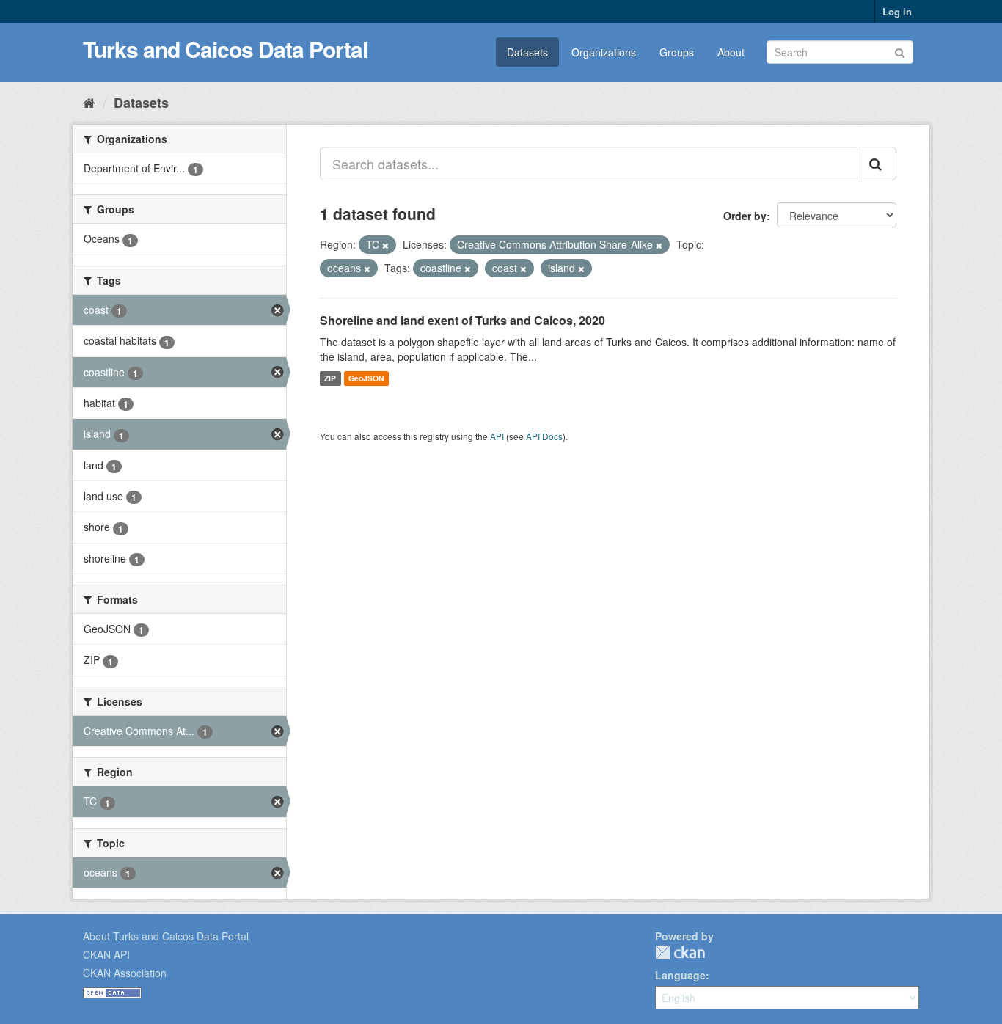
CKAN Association (125, 972)
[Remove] (385, 245)
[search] (876, 163)
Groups (676, 52)
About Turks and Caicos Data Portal (166, 936)
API (497, 436)
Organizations (603, 52)
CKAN (680, 952)
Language (680, 975)
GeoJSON (366, 378)
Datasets (527, 52)
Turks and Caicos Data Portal (225, 49)
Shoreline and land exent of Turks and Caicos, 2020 (462, 320)
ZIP (330, 378)
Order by (745, 215)
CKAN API (106, 954)
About (731, 52)
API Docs (544, 436)
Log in (897, 11)
